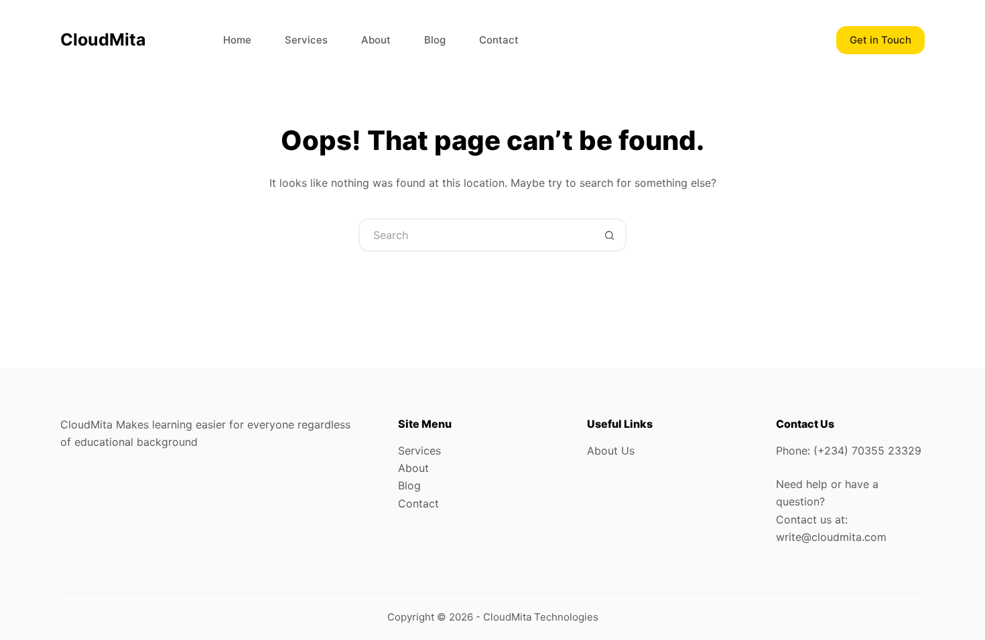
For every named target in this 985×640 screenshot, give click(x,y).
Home (237, 39)
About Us (611, 450)
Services (306, 39)
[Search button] (610, 235)
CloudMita (103, 39)
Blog (435, 39)
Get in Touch (880, 39)
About (376, 39)
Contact (499, 39)
